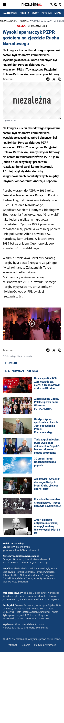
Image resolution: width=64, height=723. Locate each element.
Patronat (12, 644)
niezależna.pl (8, 21)
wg (11, 79)
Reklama (25, 644)
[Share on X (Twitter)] (53, 79)
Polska (23, 21)
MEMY (58, 13)
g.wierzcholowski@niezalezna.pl (21, 550)
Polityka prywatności (45, 644)
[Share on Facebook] (48, 79)
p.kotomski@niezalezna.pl (34, 562)
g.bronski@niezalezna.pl (36, 559)
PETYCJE (47, 13)
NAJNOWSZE (10, 13)
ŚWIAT (35, 13)
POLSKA (24, 13)
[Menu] (4, 4)
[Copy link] (59, 79)
